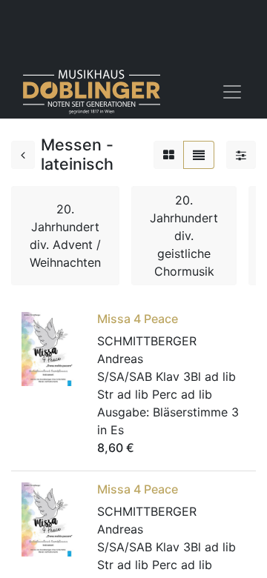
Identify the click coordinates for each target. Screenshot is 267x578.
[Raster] (169, 155)
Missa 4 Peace (137, 318)
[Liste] (198, 155)
